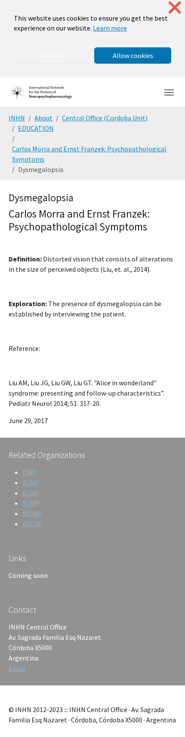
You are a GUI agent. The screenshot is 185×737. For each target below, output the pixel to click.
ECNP (30, 492)
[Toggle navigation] (169, 92)
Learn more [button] (110, 28)
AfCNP (32, 513)
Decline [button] (52, 55)
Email (17, 668)
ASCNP (32, 523)
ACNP (30, 482)
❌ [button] (175, 7)
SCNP (30, 503)
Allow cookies (133, 55)
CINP (29, 472)
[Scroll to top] (166, 718)
